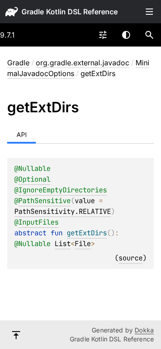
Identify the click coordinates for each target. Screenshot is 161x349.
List (63, 243)
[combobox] (102, 35)
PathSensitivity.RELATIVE (62, 211)
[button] (149, 35)
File (83, 243)
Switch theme (126, 35)
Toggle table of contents (149, 11)
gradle (32, 11)
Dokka (144, 330)
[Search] (149, 35)
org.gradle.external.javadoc (82, 62)
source (131, 258)
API (22, 134)
